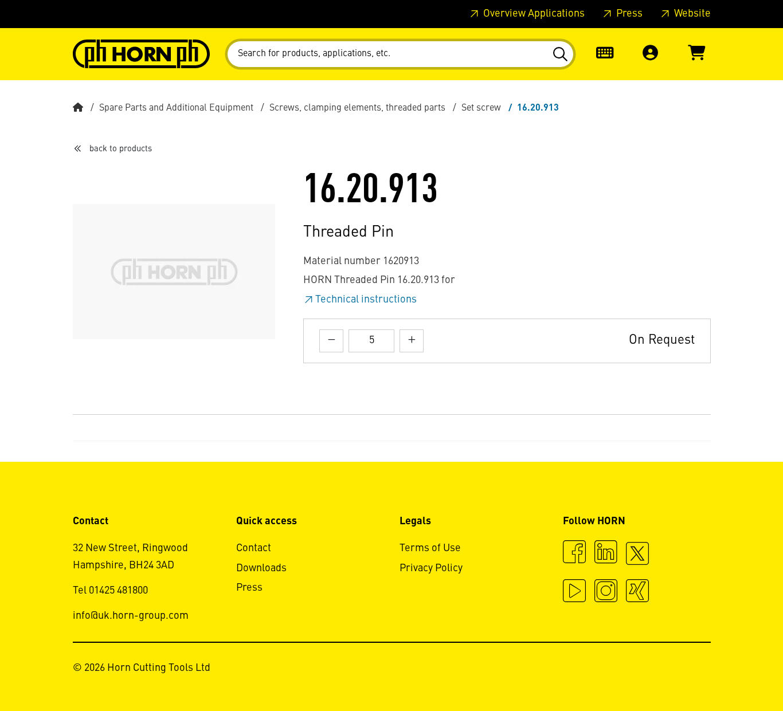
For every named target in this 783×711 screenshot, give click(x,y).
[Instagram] (605, 592)
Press (628, 14)
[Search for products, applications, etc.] (559, 54)
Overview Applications (533, 14)
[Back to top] (730, 670)
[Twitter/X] (637, 558)
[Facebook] (574, 553)
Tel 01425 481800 (110, 591)
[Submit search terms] (559, 54)
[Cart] (696, 54)
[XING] (637, 592)
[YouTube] (574, 592)
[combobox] (400, 54)
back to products (120, 149)
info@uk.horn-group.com (131, 616)
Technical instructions (366, 299)
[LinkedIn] (605, 553)
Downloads (261, 568)
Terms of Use (430, 548)
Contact (253, 548)
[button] (650, 54)
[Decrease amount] (331, 340)
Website (691, 14)
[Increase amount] (412, 340)
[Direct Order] (604, 54)
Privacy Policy (431, 568)
